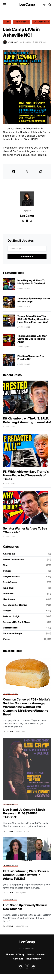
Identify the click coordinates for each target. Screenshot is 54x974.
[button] (4, 4)
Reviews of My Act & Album (16, 622)
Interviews (8, 593)
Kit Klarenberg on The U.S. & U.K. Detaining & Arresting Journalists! (27, 420)
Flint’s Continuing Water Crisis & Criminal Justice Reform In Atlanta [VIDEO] (26, 874)
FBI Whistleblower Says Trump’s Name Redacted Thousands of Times (26, 475)
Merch (30, 954)
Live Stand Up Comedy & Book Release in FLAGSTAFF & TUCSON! (24, 813)
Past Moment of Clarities (15, 605)
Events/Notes (22, 22)
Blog (6, 22)
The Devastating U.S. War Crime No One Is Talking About (31, 338)
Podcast (7, 610)
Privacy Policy (33, 958)
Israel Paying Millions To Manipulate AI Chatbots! (31, 282)
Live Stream (9, 599)
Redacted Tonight (11, 616)
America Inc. (9, 553)
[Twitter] (27, 966)
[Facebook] (20, 966)
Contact (41, 954)
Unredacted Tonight (12, 633)
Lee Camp (27, 4)
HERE (34, 139)
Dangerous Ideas (11, 576)
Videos (6, 639)
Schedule (18, 958)
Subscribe (26, 256)
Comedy (7, 570)
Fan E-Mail (8, 588)
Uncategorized (41, 22)
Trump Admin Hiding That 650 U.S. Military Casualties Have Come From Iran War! (33, 319)
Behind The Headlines (13, 559)
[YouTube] (33, 966)
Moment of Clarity (15, 954)
